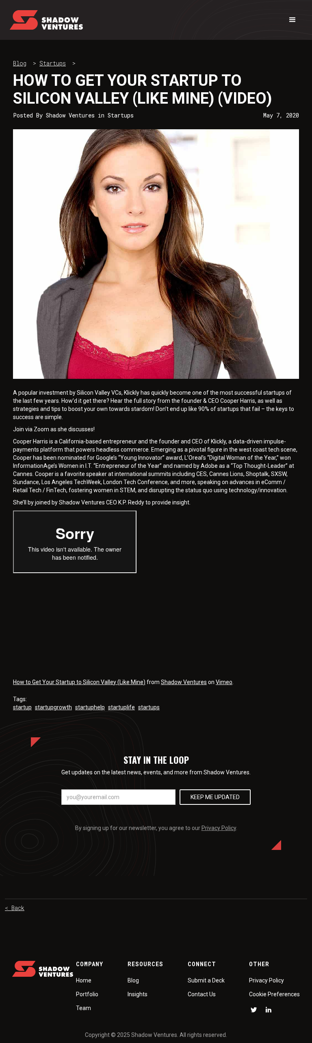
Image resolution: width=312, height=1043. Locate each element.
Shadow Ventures (184, 682)
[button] (292, 20)
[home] (46, 20)
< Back (14, 908)
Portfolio (87, 994)
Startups (52, 63)
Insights (137, 994)
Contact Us (202, 994)
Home (83, 980)
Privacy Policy (219, 828)
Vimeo (224, 682)
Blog (19, 63)
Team (83, 1008)
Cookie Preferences (274, 994)
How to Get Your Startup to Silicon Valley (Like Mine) (79, 682)
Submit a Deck (206, 980)
